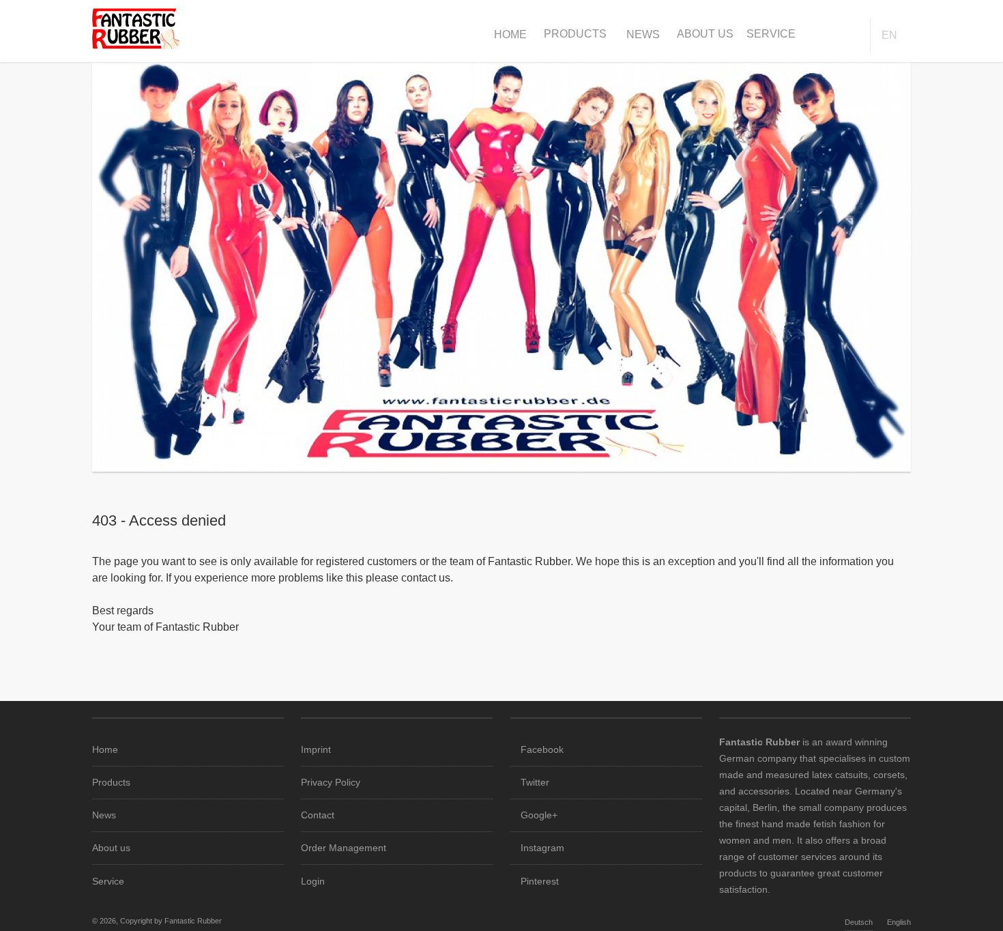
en (889, 35)
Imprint (316, 749)
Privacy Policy (330, 782)
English (899, 922)
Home (510, 34)
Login (313, 881)
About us (705, 34)
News (643, 34)
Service (771, 34)
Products (575, 34)
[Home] (135, 45)
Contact (317, 815)
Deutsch (859, 922)
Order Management (343, 847)
